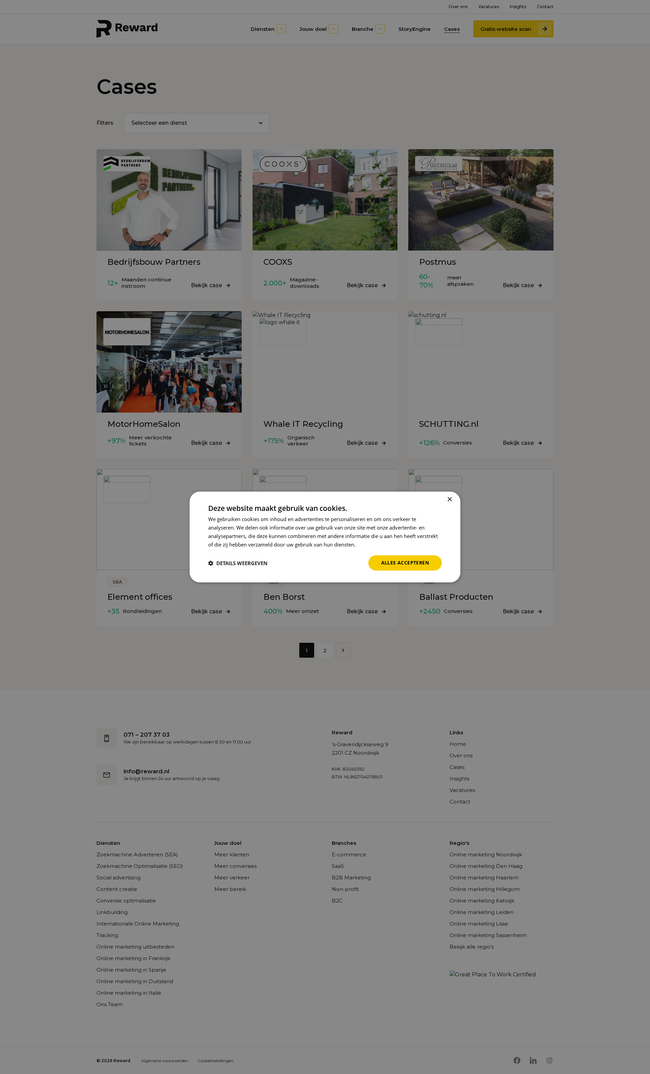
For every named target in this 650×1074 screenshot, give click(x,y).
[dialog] (325, 537)
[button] (237, 563)
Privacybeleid (372, 544)
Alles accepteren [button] (405, 562)
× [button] (449, 499)
